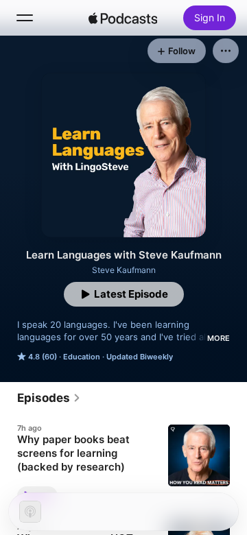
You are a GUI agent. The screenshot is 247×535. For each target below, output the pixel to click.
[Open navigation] (25, 18)
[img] (122, 18)
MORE (218, 338)
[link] (49, 397)
